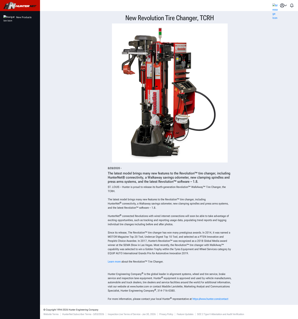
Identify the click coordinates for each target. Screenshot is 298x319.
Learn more (114, 261)
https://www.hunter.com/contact (210, 299)
